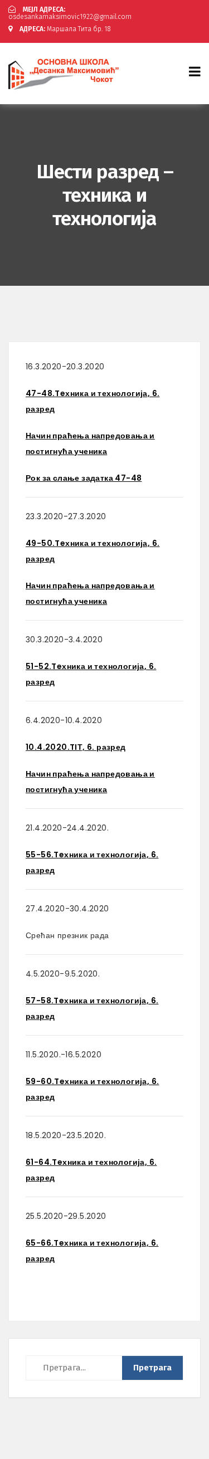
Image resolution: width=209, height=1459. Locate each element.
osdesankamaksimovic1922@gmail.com (70, 13)
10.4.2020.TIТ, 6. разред (76, 747)
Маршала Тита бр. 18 (65, 29)
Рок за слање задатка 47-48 (84, 478)
